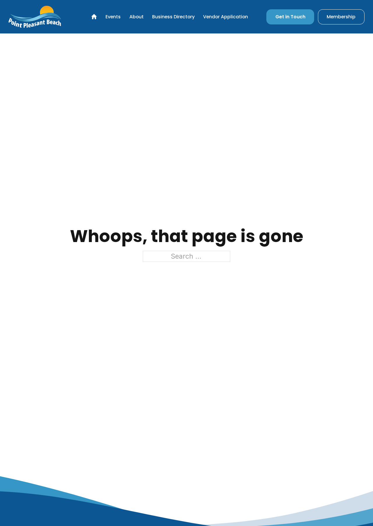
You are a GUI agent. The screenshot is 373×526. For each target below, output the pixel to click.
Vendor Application (225, 16)
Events (113, 16)
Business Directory (173, 16)
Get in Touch (290, 16)
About (136, 16)
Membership (341, 16)
